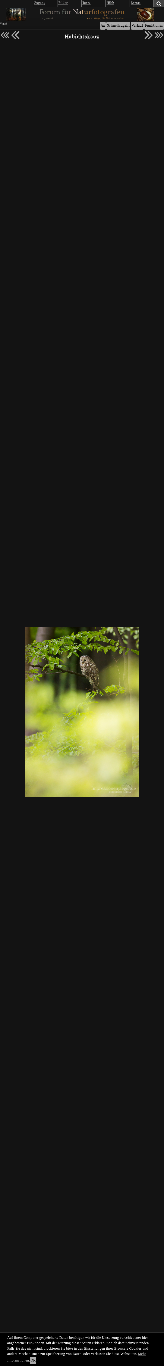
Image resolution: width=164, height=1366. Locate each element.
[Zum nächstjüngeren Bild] (5, 35)
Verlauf (137, 25)
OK (33, 1360)
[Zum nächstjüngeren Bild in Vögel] (15, 35)
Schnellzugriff (118, 25)
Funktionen (154, 25)
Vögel (3, 24)
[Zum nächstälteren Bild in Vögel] (149, 35)
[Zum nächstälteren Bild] (159, 35)
